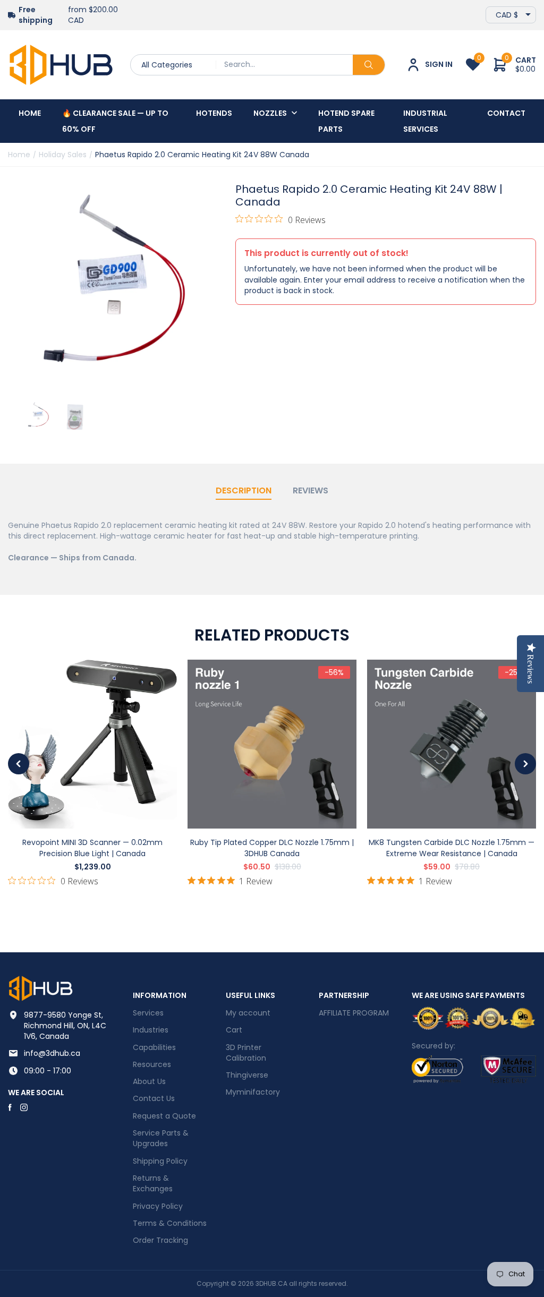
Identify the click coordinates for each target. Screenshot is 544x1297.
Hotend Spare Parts (346, 121)
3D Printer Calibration (246, 1052)
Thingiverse (247, 1075)
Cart (234, 1030)
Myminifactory (253, 1092)
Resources (152, 1064)
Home (30, 113)
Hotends (214, 113)
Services (148, 1013)
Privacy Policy (158, 1206)
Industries (150, 1030)
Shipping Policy (160, 1161)
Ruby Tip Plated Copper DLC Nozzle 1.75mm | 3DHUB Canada (272, 847)
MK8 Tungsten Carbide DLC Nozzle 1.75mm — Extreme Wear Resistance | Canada (451, 847)
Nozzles (270, 113)
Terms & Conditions (170, 1223)
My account (248, 1013)
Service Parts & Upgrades (161, 1138)
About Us (149, 1081)
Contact (506, 113)
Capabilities (154, 1047)
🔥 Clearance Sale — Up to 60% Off (115, 121)
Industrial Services (425, 121)
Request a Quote (164, 1116)
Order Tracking (160, 1240)
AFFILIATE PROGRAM (354, 1013)
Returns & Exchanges (153, 1183)
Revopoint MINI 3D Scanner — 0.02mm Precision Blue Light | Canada (92, 847)
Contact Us (154, 1098)
